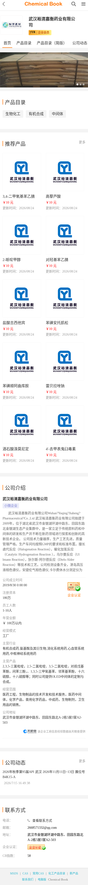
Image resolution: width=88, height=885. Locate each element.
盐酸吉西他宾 (14, 323)
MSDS (14, 873)
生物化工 (12, 114)
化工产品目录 (56, 873)
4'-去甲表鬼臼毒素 (61, 449)
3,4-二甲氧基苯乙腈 (19, 196)
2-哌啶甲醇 (12, 260)
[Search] (73, 4)
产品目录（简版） (52, 43)
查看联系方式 (42, 820)
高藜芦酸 (53, 196)
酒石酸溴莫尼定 (16, 449)
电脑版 (42, 879)
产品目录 (23, 43)
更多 (82, 142)
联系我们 (27, 879)
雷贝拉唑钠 (55, 386)
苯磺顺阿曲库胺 (16, 386)
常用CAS (38, 873)
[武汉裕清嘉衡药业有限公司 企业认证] (36, 847)
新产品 (74, 873)
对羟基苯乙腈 (57, 260)
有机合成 (36, 114)
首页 (7, 43)
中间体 (57, 114)
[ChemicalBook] (43, 4)
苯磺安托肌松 (57, 323)
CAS (25, 873)
